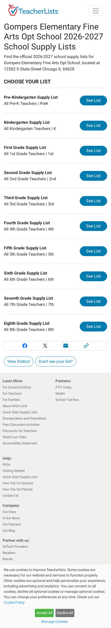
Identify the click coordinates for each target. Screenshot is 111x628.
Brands (8, 559)
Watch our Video (15, 437)
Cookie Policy (14, 602)
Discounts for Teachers (20, 431)
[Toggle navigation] (96, 11)
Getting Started (14, 471)
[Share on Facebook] (24, 345)
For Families (11, 400)
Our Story (9, 512)
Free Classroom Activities (21, 425)
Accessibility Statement (20, 443)
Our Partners (12, 524)
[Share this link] (86, 345)
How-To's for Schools (18, 483)
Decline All (65, 613)
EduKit (60, 393)
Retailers (9, 553)
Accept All (44, 613)
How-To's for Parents (18, 489)
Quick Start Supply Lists (20, 412)
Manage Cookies (54, 621)
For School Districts (17, 387)
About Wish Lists (15, 406)
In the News (11, 518)
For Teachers (12, 393)
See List (96, 100)
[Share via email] (66, 345)
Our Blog (9, 530)
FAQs (6, 464)
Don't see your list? (56, 361)
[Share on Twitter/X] (45, 345)
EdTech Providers (15, 546)
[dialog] (55, 596)
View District (18, 361)
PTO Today (64, 387)
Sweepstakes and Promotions (24, 418)
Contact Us (11, 495)
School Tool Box (67, 400)
